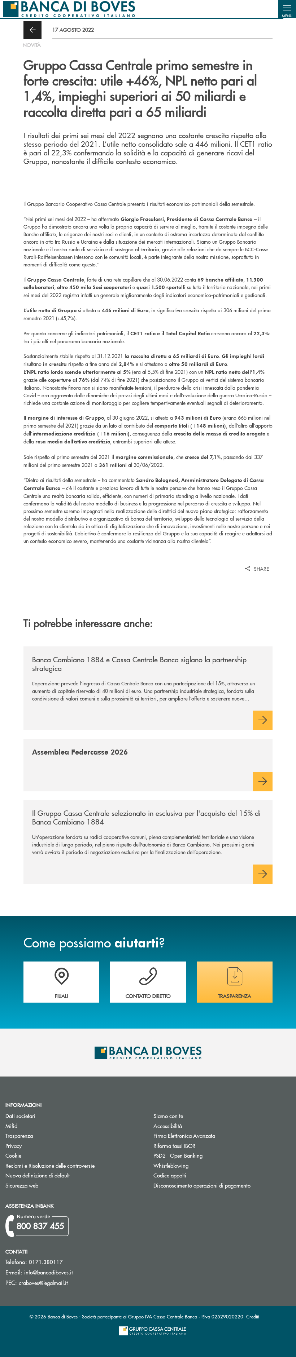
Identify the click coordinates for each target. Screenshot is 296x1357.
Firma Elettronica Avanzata (211, 1135)
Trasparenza (19, 1135)
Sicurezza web (21, 1185)
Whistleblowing (170, 1165)
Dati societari (20, 1115)
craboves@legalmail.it (43, 1282)
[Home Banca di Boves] (69, 9)
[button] (287, 9)
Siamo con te (168, 1115)
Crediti (252, 1316)
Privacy (13, 1145)
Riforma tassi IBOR (201, 1145)
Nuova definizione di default (37, 1175)
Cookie (13, 1155)
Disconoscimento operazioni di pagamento (222, 1185)
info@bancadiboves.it (48, 1272)
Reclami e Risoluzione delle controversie (50, 1165)
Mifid (38, 1126)
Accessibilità (167, 1126)
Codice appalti (197, 1175)
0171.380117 (46, 1261)
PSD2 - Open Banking (205, 1155)
